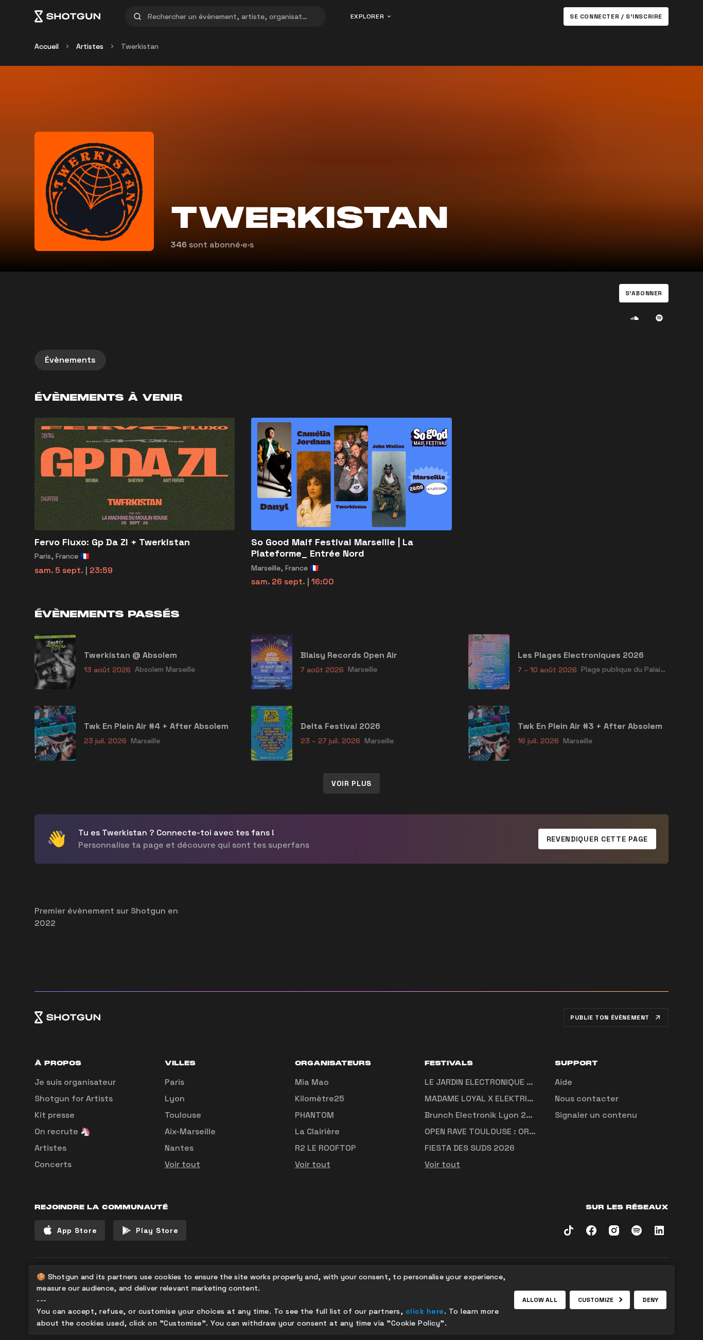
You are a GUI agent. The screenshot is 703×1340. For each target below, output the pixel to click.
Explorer (367, 16)
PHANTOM (314, 1115)
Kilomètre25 (319, 1098)
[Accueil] (67, 16)
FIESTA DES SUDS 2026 (470, 1147)
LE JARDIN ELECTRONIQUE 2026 (486, 1082)
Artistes (89, 46)
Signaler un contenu (596, 1115)
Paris (174, 1082)
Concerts (53, 1164)
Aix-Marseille (190, 1131)
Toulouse (183, 1115)
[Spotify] (659, 318)
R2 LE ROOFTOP (325, 1147)
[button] (644, 293)
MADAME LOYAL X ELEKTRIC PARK (489, 1098)
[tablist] (351, 360)
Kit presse (54, 1115)
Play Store (157, 1230)
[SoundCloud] (634, 318)
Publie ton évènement (609, 1017)
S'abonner (643, 293)
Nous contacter (587, 1098)
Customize (596, 1300)
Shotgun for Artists (73, 1098)
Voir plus (351, 783)
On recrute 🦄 (62, 1131)
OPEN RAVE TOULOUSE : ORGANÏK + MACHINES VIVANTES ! (535, 1131)
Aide (563, 1082)
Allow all (539, 1300)
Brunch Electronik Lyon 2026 (483, 1115)
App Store (77, 1230)
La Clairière (317, 1131)
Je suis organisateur (75, 1082)
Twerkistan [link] (140, 46)
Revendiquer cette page (597, 839)
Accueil (46, 46)
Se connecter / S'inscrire (616, 16)
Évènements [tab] (70, 359)
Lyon (175, 1098)
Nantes (179, 1147)
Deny (650, 1300)
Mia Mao (312, 1082)
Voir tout (182, 1164)
